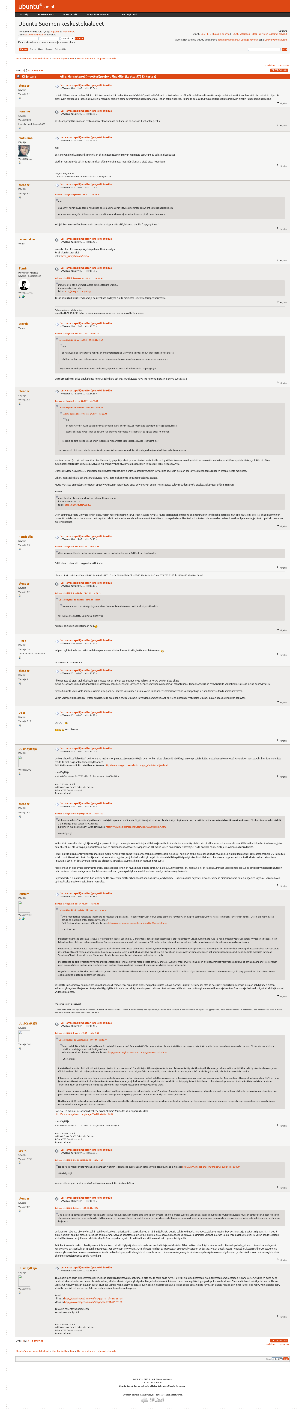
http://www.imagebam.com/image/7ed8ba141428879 (84, 1114)
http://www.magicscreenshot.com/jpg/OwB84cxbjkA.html (136, 765)
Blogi (254, 34)
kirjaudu (55, 31)
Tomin (23, 268)
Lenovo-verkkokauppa (275, 40)
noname (24, 111)
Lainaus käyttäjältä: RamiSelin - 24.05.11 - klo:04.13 (78, 593)
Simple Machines (164, 1379)
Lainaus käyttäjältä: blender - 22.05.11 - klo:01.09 (77, 334)
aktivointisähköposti (34, 34)
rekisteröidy (68, 31)
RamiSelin (26, 536)
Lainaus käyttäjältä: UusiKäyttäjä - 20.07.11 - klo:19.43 (79, 1160)
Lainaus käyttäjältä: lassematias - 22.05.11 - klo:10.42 (79, 278)
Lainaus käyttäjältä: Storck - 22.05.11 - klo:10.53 (76, 401)
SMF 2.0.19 (137, 1379)
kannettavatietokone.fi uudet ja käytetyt (238, 40)
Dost (22, 712)
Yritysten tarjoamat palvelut (273, 34)
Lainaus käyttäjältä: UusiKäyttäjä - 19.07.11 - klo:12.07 (79, 814)
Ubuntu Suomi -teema (129, 1386)
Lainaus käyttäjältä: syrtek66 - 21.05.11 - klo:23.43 (77, 195)
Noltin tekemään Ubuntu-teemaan (168, 1386)
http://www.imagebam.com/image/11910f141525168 (93, 1298)
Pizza (22, 640)
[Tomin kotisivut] (23, 297)
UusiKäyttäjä (28, 748)
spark (22, 1150)
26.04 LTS (206, 34)
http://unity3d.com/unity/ (75, 256)
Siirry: (268, 1359)
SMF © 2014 (149, 1379)
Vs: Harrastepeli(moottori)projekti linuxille (86, 85)
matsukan (26, 138)
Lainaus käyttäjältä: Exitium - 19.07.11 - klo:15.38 (76, 1208)
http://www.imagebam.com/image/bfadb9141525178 (93, 1302)
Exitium (24, 893)
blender (24, 85)
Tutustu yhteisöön (240, 34)
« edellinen (270, 65)
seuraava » (284, 65)
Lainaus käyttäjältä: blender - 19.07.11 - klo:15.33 (77, 904)
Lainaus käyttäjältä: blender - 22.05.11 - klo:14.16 (77, 547)
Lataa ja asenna (221, 34)
